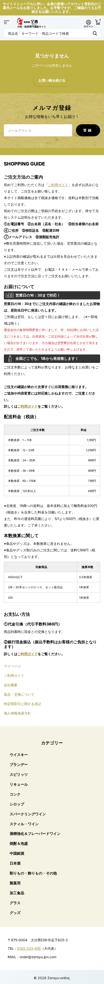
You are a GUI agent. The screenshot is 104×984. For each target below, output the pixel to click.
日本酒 (15, 863)
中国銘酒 (17, 853)
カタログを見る (6, 22)
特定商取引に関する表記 (22, 704)
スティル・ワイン (24, 824)
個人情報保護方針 (17, 713)
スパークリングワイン (28, 814)
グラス (15, 903)
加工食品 (17, 893)
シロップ (17, 804)
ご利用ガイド (58, 185)
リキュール (19, 784)
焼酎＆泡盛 (19, 843)
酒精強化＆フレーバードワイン (35, 833)
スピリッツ (19, 774)
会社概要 (10, 685)
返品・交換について (19, 694)
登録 (88, 130)
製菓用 (15, 883)
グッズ (15, 912)
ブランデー (19, 764)
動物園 (94, 33)
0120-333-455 (29, 948)
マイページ (12, 666)
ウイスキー (19, 754)
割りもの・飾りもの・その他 (33, 873)
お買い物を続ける (52, 80)
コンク (15, 794)
